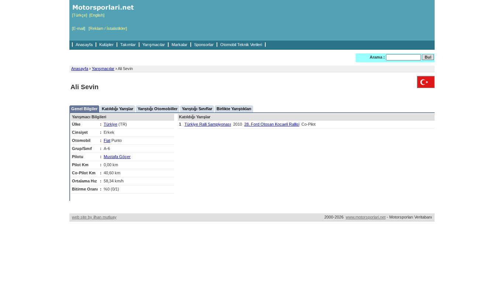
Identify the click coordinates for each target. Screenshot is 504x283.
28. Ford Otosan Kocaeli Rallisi (271, 124)
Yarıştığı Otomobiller (157, 108)
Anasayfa (84, 44)
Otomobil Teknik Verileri (241, 44)
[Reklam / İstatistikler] (108, 28)
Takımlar (128, 44)
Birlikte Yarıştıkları (234, 108)
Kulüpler (106, 44)
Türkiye (110, 124)
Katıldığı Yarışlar (117, 108)
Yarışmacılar (153, 44)
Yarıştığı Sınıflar (197, 108)
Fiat (107, 140)
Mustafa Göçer (117, 156)
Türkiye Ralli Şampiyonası (207, 124)
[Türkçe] (79, 15)
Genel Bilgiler (84, 108)
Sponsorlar (204, 44)
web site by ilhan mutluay (94, 217)
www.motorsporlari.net (366, 217)
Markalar (179, 44)
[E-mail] (78, 28)
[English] (96, 15)
